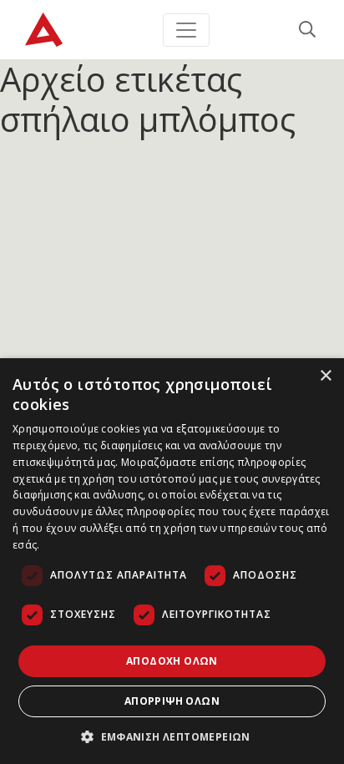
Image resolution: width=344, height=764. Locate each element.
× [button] (325, 376)
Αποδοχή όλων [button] (172, 661)
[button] (172, 736)
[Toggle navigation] (186, 30)
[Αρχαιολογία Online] (44, 30)
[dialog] (172, 561)
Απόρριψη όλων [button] (172, 701)
